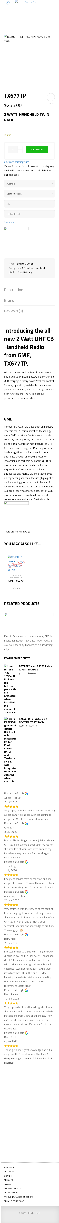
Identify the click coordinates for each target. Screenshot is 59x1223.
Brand (9, 300)
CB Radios (27, 268)
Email (12, 1117)
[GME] (16, 239)
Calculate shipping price (16, 162)
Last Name (14, 1100)
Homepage (9, 1167)
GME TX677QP (16, 581)
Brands (8, 1175)
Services (8, 1180)
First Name (15, 1084)
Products (9, 1171)
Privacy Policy (11, 1192)
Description (13, 290)
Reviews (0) (13, 311)
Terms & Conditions (14, 1201)
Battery (27, 272)
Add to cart (37, 149)
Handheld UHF (17, 577)
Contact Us (9, 1184)
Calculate (9, 222)
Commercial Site (12, 1188)
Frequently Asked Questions (18, 1196)
